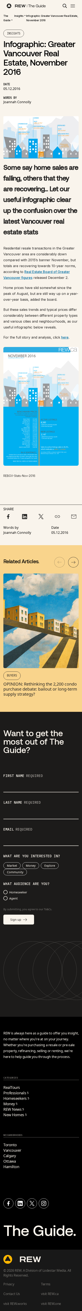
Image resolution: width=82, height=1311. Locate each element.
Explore (49, 866)
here (65, 337)
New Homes (15, 1114)
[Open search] (65, 6)
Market (12, 866)
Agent (13, 898)
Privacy (8, 1284)
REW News (13, 1109)
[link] (7, 18)
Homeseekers (16, 1098)
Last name (22, 803)
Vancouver (12, 1150)
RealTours (11, 1087)
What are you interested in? (31, 856)
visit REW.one (51, 1303)
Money (31, 866)
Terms (45, 1284)
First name (23, 776)
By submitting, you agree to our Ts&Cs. (27, 909)
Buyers (12, 675)
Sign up (15, 920)
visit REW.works (15, 1303)
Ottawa (9, 1161)
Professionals (16, 1092)
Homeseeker (18, 892)
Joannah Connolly (17, 102)
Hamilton (11, 1166)
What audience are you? (26, 884)
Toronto (10, 1144)
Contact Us (11, 1293)
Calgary (9, 1155)
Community (15, 872)
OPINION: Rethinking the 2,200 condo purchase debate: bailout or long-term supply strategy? (40, 689)
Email (17, 829)
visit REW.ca (49, 1293)
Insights (19, 15)
